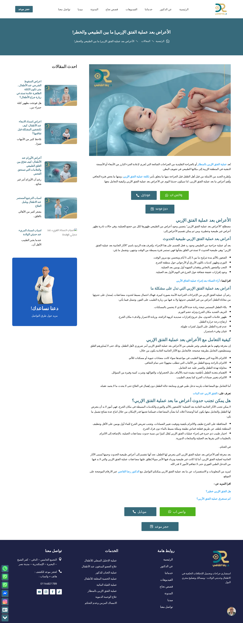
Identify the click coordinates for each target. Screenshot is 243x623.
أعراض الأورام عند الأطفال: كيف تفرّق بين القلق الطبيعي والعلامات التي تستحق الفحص (29, 165)
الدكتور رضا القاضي (128, 471)
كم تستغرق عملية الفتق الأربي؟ (214, 498)
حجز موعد (24, 9)
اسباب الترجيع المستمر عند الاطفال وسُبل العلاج (29, 201)
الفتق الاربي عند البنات (205, 393)
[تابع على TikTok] (59, 591)
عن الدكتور (166, 9)
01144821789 (48, 583)
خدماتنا (148, 9)
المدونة (94, 9)
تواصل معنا (64, 9)
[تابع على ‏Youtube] (39, 591)
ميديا (80, 9)
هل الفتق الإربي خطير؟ (218, 491)
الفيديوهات (131, 9)
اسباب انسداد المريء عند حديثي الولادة (30, 232)
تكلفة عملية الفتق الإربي (136, 176)
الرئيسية (183, 9)
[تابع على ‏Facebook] (52, 591)
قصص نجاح (112, 9)
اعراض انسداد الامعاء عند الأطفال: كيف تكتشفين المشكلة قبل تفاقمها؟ (29, 127)
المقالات (145, 41)
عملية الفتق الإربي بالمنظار (212, 164)
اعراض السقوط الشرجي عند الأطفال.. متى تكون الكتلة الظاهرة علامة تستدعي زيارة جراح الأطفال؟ (29, 89)
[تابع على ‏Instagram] (46, 591)
